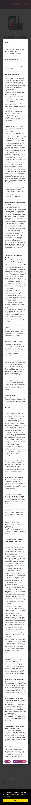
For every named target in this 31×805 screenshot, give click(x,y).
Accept (7, 761)
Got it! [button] (15, 800)
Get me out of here (20, 761)
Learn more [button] (6, 796)
